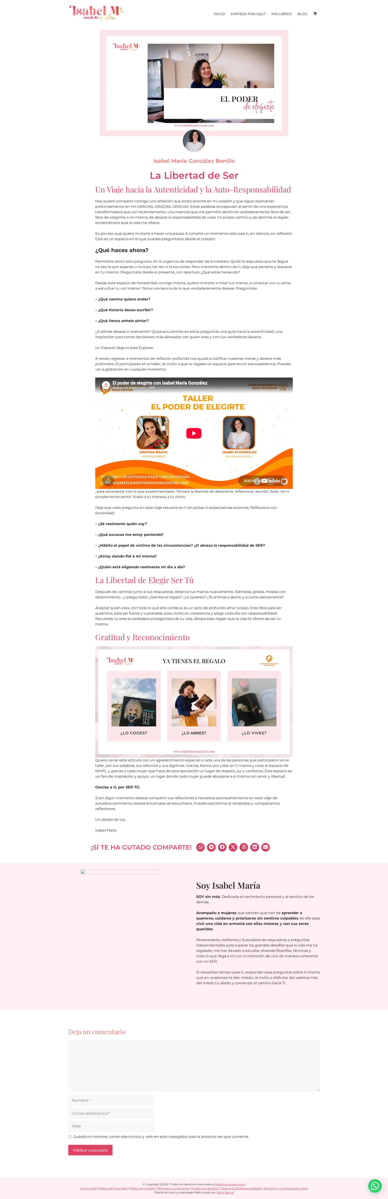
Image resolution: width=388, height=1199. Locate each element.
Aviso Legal (88, 1188)
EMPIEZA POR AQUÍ (248, 14)
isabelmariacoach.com (230, 1184)
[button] (200, 847)
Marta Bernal (225, 1192)
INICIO (219, 14)
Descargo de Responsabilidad (241, 1188)
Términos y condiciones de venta (286, 1188)
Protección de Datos (205, 1188)
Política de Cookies (142, 1188)
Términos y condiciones (173, 1188)
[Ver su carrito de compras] (315, 14)
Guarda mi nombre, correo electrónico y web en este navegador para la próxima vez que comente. (161, 1136)
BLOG (303, 14)
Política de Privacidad (112, 1188)
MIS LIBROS (281, 14)
